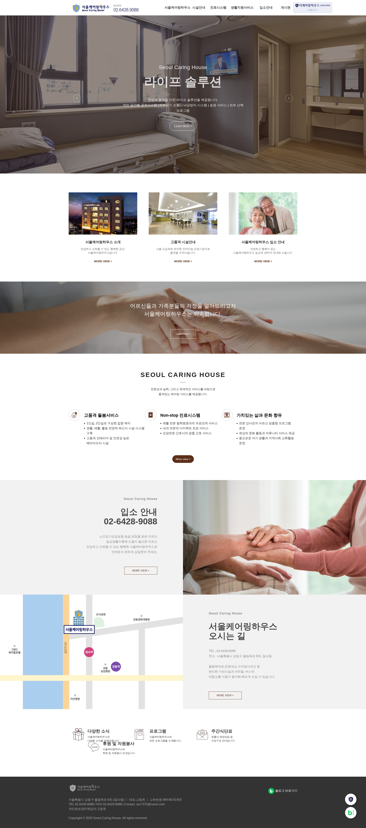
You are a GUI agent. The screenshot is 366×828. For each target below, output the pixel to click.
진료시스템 (218, 7)
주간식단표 (221, 731)
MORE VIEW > (103, 261)
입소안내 (266, 7)
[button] (77, 98)
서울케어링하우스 (174, 7)
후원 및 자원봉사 (118, 743)
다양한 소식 (98, 731)
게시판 (286, 7)
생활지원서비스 (242, 7)
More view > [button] (183, 459)
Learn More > (183, 128)
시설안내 (198, 7)
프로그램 (157, 731)
